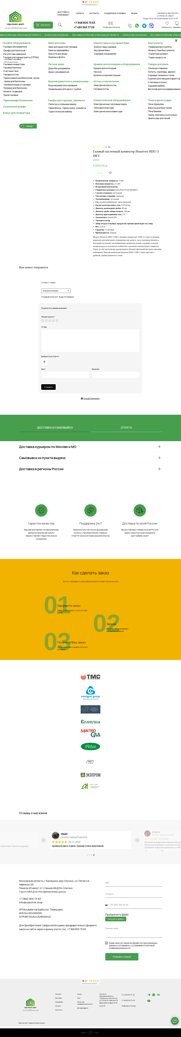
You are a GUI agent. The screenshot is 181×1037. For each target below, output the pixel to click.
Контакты (58, 1010)
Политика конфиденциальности (85, 1003)
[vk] (158, 996)
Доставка (58, 998)
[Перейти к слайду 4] (93, 855)
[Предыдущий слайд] (43, 840)
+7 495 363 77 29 (84, 27)
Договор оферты (82, 1008)
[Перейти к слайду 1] (87, 855)
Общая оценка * (48, 317)
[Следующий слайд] (137, 840)
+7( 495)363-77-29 (128, 995)
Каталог (45, 25)
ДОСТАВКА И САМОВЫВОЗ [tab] (55, 427)
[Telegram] (149, 996)
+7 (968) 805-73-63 (30, 898)
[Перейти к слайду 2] (89, 855)
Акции (79, 994)
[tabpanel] (90, 464)
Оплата (58, 1006)
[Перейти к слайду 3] (91, 855)
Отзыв (44, 327)
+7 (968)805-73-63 (128, 1000)
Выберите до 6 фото (50, 356)
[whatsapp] (153, 996)
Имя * (43, 369)
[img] (137, 26)
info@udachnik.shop (111, 27)
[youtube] (149, 1002)
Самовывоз (59, 1002)
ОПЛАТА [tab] (126, 427)
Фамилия (95, 369)
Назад (29, 126)
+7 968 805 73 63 (84, 23)
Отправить (48, 387)
